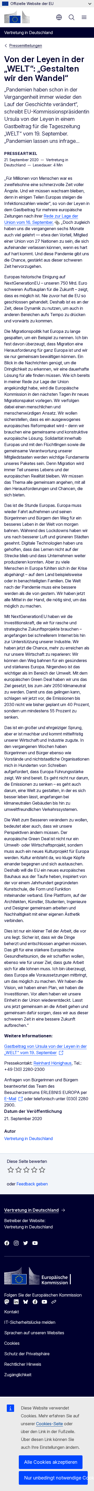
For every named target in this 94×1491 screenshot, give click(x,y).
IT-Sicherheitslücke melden (29, 1322)
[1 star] (11, 1169)
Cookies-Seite (49, 1423)
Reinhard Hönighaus (52, 1063)
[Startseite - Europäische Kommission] (17, 16)
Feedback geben (32, 1183)
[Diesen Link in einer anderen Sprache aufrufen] (57, 222)
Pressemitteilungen (25, 45)
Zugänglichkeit (17, 1374)
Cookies (12, 1343)
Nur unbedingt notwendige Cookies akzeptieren (56, 1478)
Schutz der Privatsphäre (27, 1353)
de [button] (59, 17)
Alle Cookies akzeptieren (50, 1462)
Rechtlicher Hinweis (22, 1364)
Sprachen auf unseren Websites (34, 1332)
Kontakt (11, 1311)
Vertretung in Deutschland (28, 1138)
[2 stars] (14, 1169)
